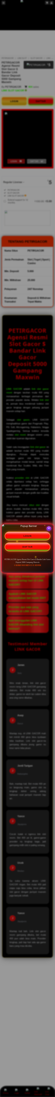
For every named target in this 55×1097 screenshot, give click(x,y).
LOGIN (28, 536)
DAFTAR (27, 547)
